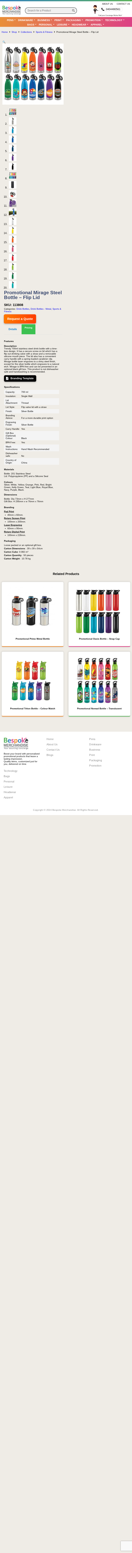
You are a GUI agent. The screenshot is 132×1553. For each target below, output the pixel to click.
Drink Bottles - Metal (41, 309)
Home (5, 32)
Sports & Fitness (44, 32)
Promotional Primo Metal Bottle (33, 638)
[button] (4, 42)
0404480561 (113, 9)
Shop (14, 32)
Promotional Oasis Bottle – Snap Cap (99, 638)
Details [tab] (13, 329)
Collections (26, 32)
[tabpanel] (33, 449)
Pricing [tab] (28, 327)
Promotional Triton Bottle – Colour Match (32, 708)
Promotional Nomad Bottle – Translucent (99, 708)
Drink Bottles (22, 309)
